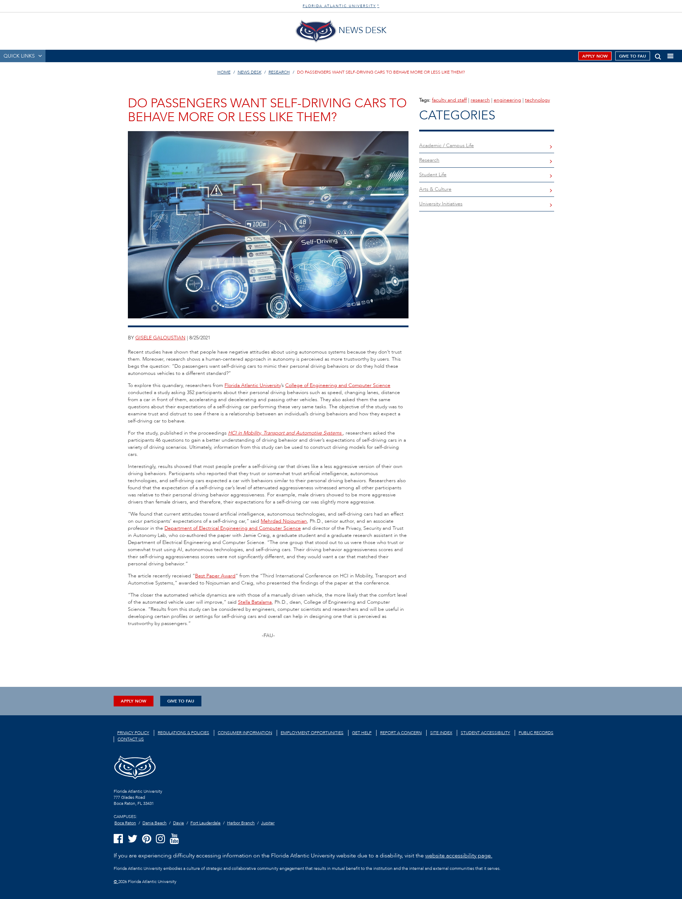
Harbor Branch (241, 823)
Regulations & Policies (183, 733)
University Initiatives (440, 203)
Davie (178, 823)
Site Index (441, 733)
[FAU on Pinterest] (146, 839)
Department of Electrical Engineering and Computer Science (232, 528)
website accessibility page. (458, 856)
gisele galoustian (160, 337)
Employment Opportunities (312, 733)
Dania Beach (154, 823)
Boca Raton (125, 823)
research (480, 100)
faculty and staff (449, 100)
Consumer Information (245, 733)
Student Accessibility (485, 733)
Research (429, 160)
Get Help (362, 733)
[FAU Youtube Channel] (174, 839)
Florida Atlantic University (252, 385)
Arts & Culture (435, 189)
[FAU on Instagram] (160, 839)
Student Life (432, 174)
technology (537, 100)
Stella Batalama (255, 602)
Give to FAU (632, 56)
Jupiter (268, 823)
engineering (507, 100)
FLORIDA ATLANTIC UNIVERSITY (341, 6)
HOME (224, 72)
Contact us (131, 739)
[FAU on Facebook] (118, 839)
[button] (658, 55)
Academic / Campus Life (446, 145)
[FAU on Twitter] (132, 839)
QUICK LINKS (19, 56)
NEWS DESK (249, 72)
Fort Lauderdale (205, 823)
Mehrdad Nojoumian (284, 521)
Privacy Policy (133, 733)
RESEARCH (279, 72)
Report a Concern (401, 733)
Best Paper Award (215, 575)
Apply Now (595, 56)
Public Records (536, 733)
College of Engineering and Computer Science (337, 385)
